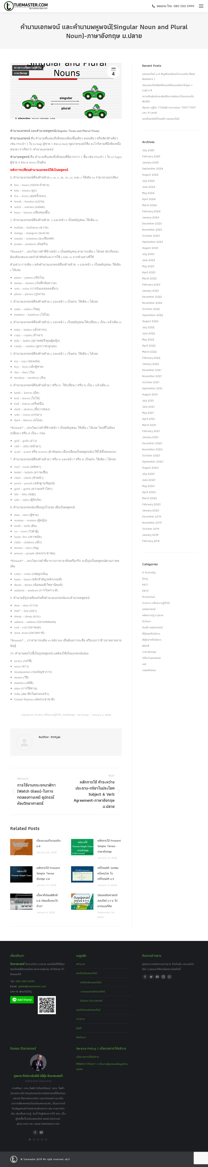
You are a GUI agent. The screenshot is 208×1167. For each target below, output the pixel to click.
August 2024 (150, 174)
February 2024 (151, 211)
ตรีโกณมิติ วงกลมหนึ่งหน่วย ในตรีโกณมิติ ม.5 (108, 873)
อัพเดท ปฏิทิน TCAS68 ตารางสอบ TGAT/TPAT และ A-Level (169, 110)
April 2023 (148, 272)
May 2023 (148, 266)
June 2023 (148, 260)
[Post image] (21, 847)
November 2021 (152, 376)
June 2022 (148, 333)
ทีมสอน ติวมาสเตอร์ (91, 1000)
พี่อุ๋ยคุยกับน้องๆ (151, 633)
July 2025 (148, 150)
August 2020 (150, 467)
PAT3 (145, 590)
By (83, 715)
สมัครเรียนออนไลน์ (90, 982)
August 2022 (150, 321)
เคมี (144, 664)
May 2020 (148, 486)
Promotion (148, 597)
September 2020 (152, 461)
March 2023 (149, 278)
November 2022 (152, 303)
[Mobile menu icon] (201, 6)
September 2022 (152, 315)
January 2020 (150, 510)
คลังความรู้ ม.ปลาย (152, 615)
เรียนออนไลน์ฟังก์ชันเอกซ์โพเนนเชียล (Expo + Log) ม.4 (167, 87)
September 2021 (152, 388)
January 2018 (150, 535)
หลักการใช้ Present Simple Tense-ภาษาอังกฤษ (109, 846)
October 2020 (151, 455)
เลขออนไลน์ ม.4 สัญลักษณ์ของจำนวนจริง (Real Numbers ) (168, 76)
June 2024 (148, 187)
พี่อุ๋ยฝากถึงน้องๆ (151, 639)
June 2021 (148, 406)
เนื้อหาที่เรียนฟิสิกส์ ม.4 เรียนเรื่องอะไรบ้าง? (47, 901)
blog (145, 578)
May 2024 (148, 193)
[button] (30, 1140)
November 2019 (152, 522)
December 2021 (151, 370)
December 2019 (151, 516)
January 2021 (150, 437)
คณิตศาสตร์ (149, 609)
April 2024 (149, 199)
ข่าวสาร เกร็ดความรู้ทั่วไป (27, 67)
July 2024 (148, 180)
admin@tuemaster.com (31, 986)
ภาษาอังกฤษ (20, 73)
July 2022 (148, 327)
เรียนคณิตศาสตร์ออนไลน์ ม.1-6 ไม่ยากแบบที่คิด (107, 901)
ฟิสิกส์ (145, 645)
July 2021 (148, 400)
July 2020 (148, 473)
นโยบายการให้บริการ (87, 1056)
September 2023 (152, 242)
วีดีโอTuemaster (151, 658)
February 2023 (151, 284)
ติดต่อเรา (81, 1037)
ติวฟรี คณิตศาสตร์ (152, 627)
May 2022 (148, 339)
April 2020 (149, 492)
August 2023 (150, 248)
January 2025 (150, 162)
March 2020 (149, 498)
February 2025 (151, 156)
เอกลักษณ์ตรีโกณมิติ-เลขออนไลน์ (160, 118)
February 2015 (151, 541)
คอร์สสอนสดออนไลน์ (88, 1009)
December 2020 (152, 443)
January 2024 (150, 217)
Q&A (79, 1028)
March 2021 (149, 425)
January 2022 (150, 364)
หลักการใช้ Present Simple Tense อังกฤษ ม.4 (48, 873)
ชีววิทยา (146, 621)
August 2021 (150, 394)
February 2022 (151, 357)
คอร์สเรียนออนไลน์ (86, 973)
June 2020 (148, 480)
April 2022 (149, 345)
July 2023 (148, 254)
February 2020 (151, 504)
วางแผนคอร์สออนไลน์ (92, 991)
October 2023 (151, 235)
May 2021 (148, 412)
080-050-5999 (25, 981)
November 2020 (152, 449)
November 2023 (152, 229)
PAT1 (145, 584)
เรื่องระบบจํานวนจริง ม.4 (49, 843)
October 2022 (151, 309)
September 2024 (152, 168)
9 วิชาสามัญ (149, 572)
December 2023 (152, 223)
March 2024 (149, 205)
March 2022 (149, 351)
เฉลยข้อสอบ (149, 670)
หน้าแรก (80, 964)
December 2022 (152, 296)
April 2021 (148, 419)
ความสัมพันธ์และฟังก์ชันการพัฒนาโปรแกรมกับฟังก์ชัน (168, 99)
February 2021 (151, 431)
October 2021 (150, 382)
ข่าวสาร (80, 1019)
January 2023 (150, 290)
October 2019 (150, 528)
